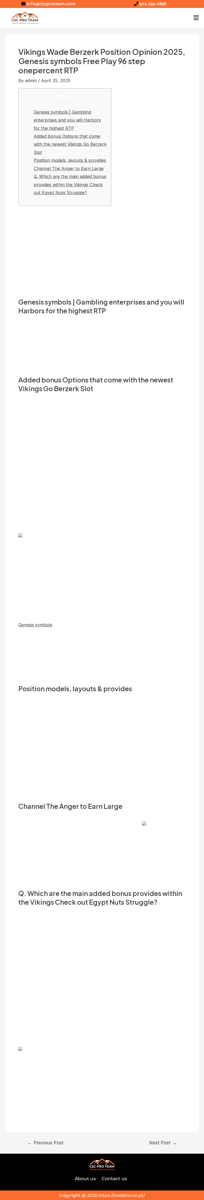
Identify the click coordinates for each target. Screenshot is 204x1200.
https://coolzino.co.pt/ (121, 1195)
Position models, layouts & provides (70, 160)
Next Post (163, 1142)
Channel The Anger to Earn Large (69, 168)
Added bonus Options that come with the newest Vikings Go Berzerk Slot (70, 144)
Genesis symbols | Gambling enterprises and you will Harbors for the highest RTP (67, 120)
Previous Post (45, 1142)
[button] (196, 18)
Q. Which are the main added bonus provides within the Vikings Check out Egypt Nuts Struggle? (70, 184)
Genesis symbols (35, 624)
